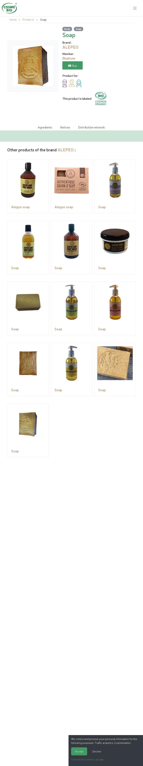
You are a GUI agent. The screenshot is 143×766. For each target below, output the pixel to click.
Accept (79, 751)
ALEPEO (66, 149)
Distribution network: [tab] (91, 127)
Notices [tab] (65, 127)
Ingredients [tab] (45, 127)
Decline (96, 751)
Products (28, 19)
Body (67, 28)
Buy (74, 65)
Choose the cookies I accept (87, 759)
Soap (78, 28)
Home (13, 19)
